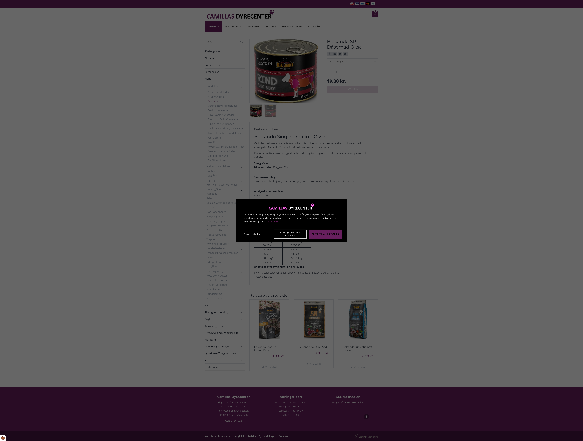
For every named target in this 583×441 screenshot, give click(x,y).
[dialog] (291, 220)
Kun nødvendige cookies (290, 234)
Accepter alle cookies (325, 234)
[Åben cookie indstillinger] (3, 438)
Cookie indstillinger (254, 234)
